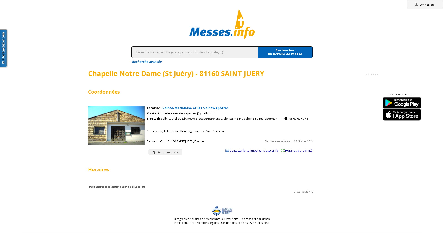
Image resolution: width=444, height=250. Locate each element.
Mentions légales (208, 223)
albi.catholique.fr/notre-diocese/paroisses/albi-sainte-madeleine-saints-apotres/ (220, 118)
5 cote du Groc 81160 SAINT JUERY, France (175, 141)
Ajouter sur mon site (165, 152)
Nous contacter (184, 223)
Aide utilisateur (260, 223)
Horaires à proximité (298, 150)
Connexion (426, 4)
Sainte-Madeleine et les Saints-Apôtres (195, 108)
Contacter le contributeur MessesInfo (254, 150)
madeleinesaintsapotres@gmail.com (187, 113)
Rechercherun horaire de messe (285, 52)
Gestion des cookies (234, 223)
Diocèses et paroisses (255, 219)
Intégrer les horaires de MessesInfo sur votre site (206, 219)
